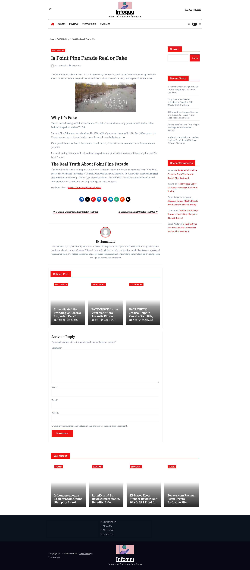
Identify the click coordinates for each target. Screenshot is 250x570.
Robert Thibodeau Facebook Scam (84, 187)
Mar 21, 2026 (72, 319)
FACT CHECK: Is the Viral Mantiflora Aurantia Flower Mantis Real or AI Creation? (104, 316)
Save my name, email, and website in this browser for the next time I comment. (90, 425)
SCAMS (61, 24)
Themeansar (54, 557)
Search (175, 49)
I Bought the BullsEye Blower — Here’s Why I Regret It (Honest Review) (183, 214)
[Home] (52, 24)
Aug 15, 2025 (109, 319)
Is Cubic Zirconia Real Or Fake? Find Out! (137, 211)
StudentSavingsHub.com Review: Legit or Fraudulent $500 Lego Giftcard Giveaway (183, 140)
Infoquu (125, 12)
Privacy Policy (109, 521)
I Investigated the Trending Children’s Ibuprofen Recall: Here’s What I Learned (67, 316)
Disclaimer (108, 530)
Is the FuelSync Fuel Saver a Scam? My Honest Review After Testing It (182, 227)
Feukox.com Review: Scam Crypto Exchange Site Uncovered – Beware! (183, 127)
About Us (107, 525)
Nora (60, 319)
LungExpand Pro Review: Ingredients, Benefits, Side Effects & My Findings (180, 102)
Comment (57, 347)
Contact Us (108, 534)
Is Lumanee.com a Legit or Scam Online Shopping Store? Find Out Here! (183, 89)
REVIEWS (74, 24)
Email (55, 400)
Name (55, 387)
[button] (200, 24)
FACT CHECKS (89, 24)
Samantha (63, 65)
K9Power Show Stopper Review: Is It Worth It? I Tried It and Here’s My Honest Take (183, 115)
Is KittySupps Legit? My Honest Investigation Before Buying (182, 187)
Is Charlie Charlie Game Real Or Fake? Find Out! (76, 211)
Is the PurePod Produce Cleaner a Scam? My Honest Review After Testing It (182, 174)
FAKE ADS (105, 24)
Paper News (84, 553)
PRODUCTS (135, 466)
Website (55, 412)
